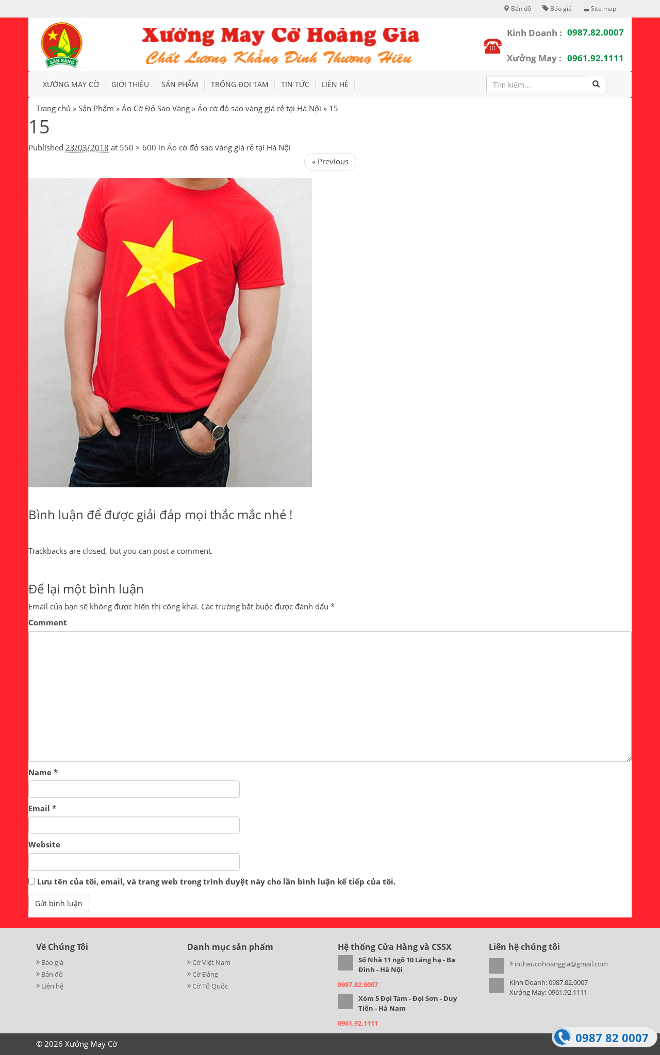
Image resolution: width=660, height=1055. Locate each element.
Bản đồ (520, 8)
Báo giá (560, 8)
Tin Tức (295, 84)
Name (43, 772)
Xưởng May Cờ (71, 84)
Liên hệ (335, 84)
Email (42, 808)
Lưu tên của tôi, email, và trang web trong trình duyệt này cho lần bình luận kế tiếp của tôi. (216, 881)
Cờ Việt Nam (211, 962)
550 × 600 (138, 147)
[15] (170, 331)
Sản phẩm (180, 84)
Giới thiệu (130, 84)
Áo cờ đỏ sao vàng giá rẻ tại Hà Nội (259, 108)
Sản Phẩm (96, 108)
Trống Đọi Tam (240, 84)
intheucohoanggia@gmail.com (561, 963)
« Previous (330, 161)
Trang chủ (53, 108)
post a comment (182, 551)
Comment (47, 622)
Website (44, 844)
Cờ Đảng (205, 974)
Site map (602, 8)
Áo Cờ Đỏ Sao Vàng (156, 108)
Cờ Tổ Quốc (210, 986)
